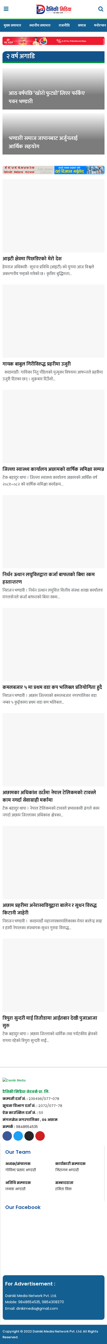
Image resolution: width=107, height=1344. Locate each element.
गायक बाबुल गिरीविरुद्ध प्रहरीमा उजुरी (36, 364)
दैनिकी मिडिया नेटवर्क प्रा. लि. (26, 1091)
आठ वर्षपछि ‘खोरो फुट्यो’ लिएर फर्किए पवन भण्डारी (47, 97)
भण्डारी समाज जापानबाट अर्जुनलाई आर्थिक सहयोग (43, 142)
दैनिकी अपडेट (7, 565)
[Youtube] (40, 1136)
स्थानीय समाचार (40, 25)
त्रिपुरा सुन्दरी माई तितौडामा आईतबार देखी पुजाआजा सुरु (49, 1022)
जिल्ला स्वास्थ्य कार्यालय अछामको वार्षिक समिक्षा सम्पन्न (53, 469)
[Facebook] (7, 1136)
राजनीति (64, 25)
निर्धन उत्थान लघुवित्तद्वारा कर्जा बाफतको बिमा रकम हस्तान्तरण (48, 578)
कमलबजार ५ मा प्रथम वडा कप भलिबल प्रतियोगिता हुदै (52, 687)
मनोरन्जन (100, 25)
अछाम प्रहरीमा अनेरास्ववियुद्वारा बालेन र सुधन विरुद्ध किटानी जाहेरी (49, 909)
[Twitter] (18, 1136)
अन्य (10, 70)
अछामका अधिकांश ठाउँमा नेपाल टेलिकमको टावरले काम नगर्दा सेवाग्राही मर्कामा (49, 796)
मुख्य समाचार (12, 25)
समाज (82, 25)
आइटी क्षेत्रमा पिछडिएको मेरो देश (32, 259)
